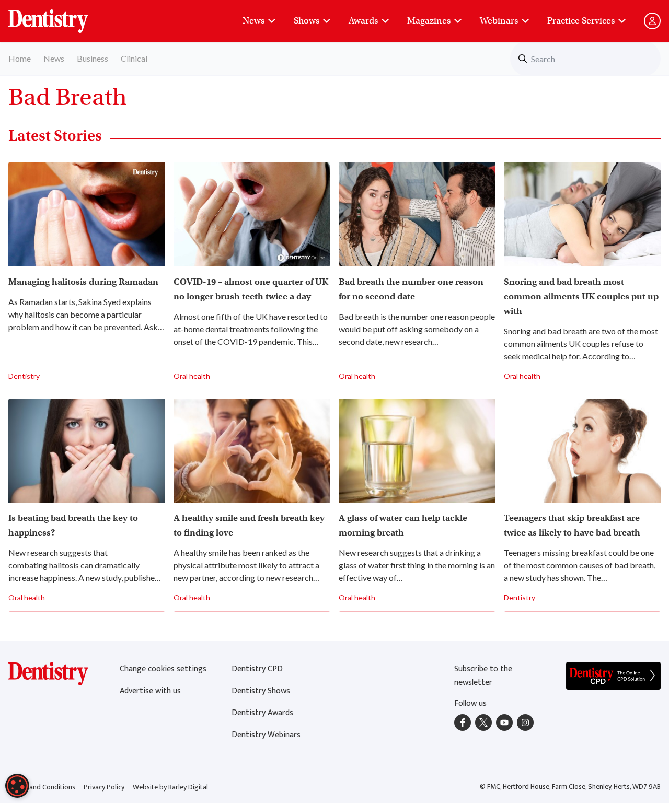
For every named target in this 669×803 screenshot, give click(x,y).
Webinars (499, 20)
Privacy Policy (104, 787)
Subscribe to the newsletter (483, 676)
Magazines (429, 20)
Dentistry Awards (262, 713)
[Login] (652, 21)
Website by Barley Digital (170, 787)
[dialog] (17, 786)
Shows (306, 20)
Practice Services (581, 20)
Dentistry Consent (61, 16)
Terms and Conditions (41, 787)
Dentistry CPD (257, 669)
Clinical (134, 58)
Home (19, 58)
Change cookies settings (163, 669)
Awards (363, 20)
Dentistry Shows (261, 691)
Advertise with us (150, 691)
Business (92, 58)
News (253, 20)
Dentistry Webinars (266, 735)
